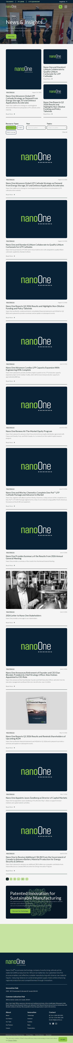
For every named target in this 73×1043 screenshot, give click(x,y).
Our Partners (9, 1025)
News (29, 1025)
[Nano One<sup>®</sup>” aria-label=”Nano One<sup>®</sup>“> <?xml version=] (11, 7)
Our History (9, 1018)
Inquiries (62, 1)
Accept (63, 1039)
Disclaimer (49, 1035)
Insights (20, 127)
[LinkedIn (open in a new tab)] (53, 1024)
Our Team (8, 1021)
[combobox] (36, 128)
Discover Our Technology (20, 911)
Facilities (30, 1021)
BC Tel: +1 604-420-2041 (56, 1015)
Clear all (64, 132)
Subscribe (11, 36)
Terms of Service (39, 1035)
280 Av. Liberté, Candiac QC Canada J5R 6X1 (18, 999)
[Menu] (65, 7)
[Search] (60, 7)
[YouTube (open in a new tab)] (56, 1024)
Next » (26, 879)
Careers (8, 1028)
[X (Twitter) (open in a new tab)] (50, 1024)
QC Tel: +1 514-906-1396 (56, 1017)
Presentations (31, 1028)
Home (8, 16)
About (7, 1015)
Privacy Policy (29, 1035)
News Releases (11, 127)
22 (23, 879)
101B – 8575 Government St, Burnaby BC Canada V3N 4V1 (22, 991)
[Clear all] (45, 124)
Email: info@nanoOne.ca (55, 1020)
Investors (30, 1018)
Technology (31, 1015)
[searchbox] (35, 127)
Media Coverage (11, 132)
